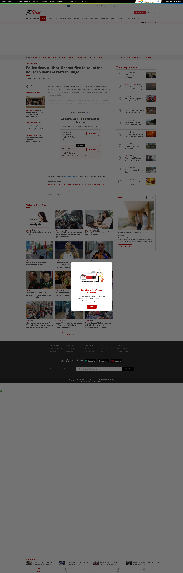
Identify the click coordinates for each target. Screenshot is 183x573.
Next (92, 306)
